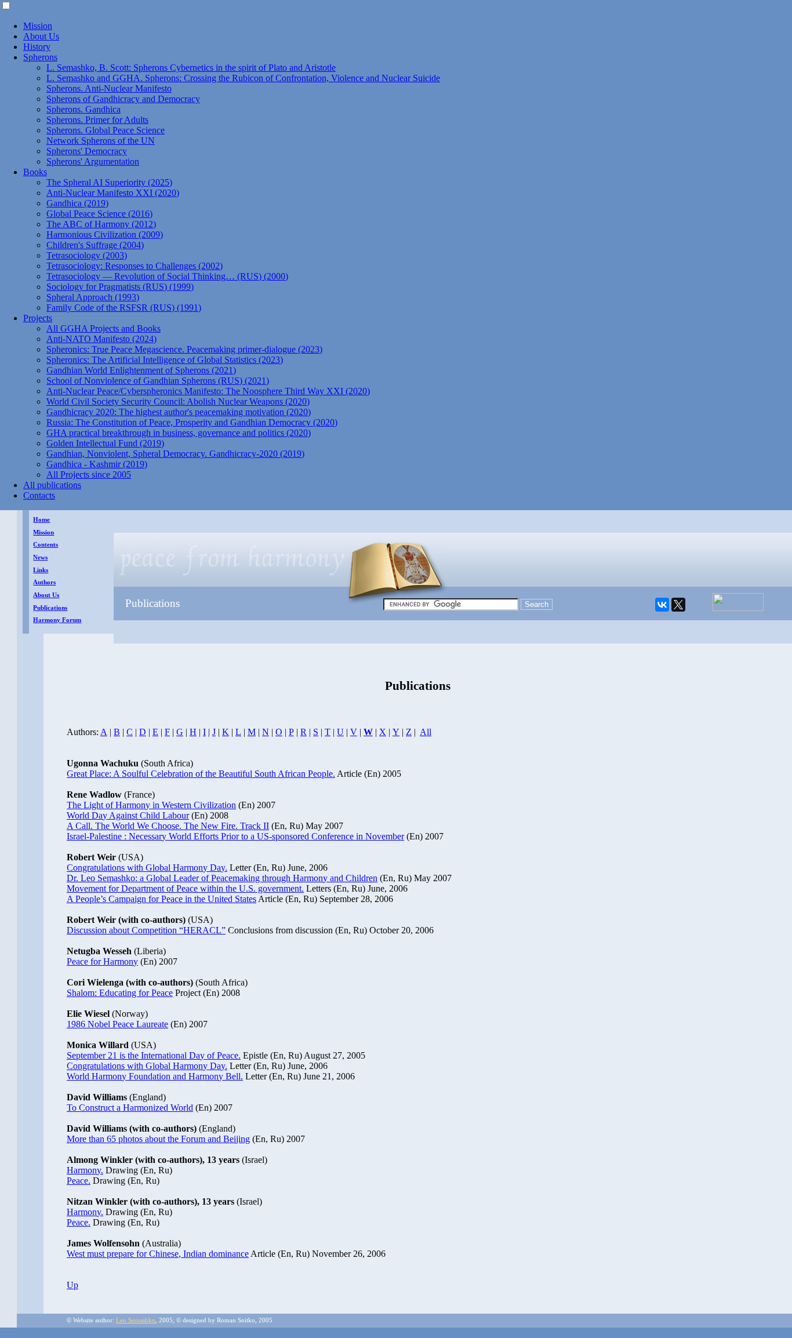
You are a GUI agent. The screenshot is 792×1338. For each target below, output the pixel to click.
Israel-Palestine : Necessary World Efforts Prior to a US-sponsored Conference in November (235, 836)
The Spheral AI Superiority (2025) (109, 182)
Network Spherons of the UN (100, 141)
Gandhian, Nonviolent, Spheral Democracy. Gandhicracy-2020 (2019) (175, 454)
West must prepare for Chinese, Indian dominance (158, 1254)
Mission (37, 26)
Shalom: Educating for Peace (120, 993)
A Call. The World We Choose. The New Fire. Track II (168, 826)
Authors (44, 582)
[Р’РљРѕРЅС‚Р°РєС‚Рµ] (662, 605)
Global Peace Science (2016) (99, 214)
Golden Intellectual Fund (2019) (105, 443)
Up (72, 1285)
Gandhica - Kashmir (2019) (96, 464)
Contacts (39, 495)
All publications (52, 485)
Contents (45, 544)
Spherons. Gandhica (83, 109)
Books (35, 172)
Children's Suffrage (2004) (95, 245)
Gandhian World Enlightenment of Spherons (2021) (141, 370)
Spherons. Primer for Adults (97, 120)
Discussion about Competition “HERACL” (146, 930)
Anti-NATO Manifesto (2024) (101, 339)
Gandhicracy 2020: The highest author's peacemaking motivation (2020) (178, 412)
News (40, 557)
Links (40, 570)
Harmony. (85, 1170)
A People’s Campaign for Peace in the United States (161, 899)
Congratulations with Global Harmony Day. (147, 867)
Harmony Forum (57, 620)
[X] (678, 605)
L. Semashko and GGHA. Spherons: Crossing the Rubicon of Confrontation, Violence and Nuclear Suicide (243, 78)
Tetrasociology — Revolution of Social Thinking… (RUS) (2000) (167, 276)
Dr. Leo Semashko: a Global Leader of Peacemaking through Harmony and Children (222, 878)
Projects (37, 318)
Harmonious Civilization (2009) (104, 234)
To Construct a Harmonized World (130, 1107)
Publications (50, 608)
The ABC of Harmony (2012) (101, 224)
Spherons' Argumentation (92, 161)
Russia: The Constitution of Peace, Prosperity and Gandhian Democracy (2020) (191, 422)
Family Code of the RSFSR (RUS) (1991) (123, 307)
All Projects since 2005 (88, 474)
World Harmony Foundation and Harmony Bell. (155, 1076)
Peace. (78, 1181)
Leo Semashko (135, 1320)
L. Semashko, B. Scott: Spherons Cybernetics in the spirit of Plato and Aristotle (191, 67)
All (425, 732)
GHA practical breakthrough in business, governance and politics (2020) (178, 433)
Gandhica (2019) (77, 203)
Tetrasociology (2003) (86, 255)
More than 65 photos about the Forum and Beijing (158, 1139)
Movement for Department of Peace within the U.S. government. (185, 888)
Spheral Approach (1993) (92, 297)
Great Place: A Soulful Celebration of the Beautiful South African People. (201, 774)
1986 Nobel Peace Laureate (117, 1024)
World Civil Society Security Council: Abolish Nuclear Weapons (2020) (178, 401)
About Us (41, 36)
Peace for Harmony (102, 961)
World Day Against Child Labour (128, 815)
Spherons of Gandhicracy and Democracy (123, 99)
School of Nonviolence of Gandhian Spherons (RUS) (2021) (157, 381)
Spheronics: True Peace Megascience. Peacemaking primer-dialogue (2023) (184, 349)
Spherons (40, 57)
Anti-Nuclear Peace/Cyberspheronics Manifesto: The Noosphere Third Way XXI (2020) (208, 391)
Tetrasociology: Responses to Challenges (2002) (134, 266)
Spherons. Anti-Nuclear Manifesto (109, 88)
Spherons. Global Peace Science (105, 130)
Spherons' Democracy (86, 151)
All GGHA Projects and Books (103, 328)
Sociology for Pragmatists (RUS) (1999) (120, 287)
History (36, 47)
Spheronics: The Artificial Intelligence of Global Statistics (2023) (164, 360)
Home (41, 520)
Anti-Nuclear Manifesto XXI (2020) (112, 193)
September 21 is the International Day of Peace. (154, 1055)
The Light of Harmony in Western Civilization (151, 805)
